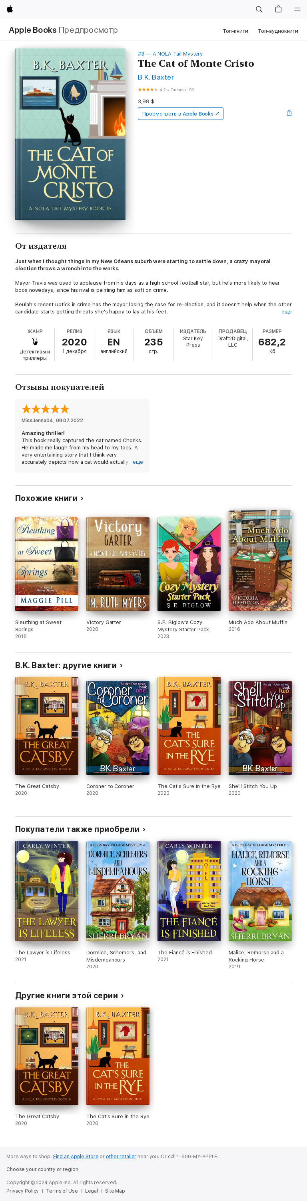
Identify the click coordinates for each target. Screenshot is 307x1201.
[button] (259, 9)
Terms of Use (62, 1191)
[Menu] (297, 9)
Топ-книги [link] (235, 31)
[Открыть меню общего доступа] (289, 114)
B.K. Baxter (156, 77)
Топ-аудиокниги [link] (278, 31)
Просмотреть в (177, 114)
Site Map (115, 1191)
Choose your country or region (42, 1169)
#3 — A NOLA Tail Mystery (170, 54)
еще (286, 312)
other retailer (121, 1156)
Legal (91, 1191)
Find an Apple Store (76, 1156)
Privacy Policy (22, 1191)
